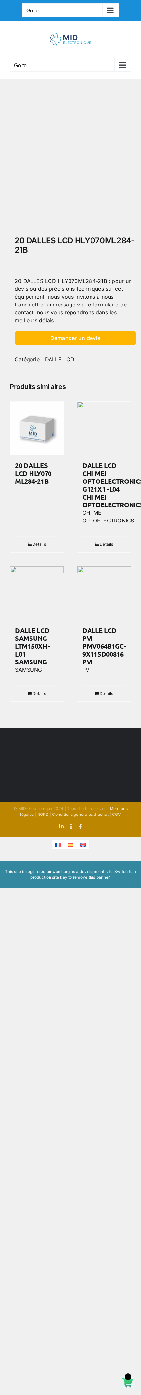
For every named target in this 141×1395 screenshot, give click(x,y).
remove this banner (91, 877)
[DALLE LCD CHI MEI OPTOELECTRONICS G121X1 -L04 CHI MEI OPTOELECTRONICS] (104, 428)
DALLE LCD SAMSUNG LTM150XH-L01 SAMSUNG (32, 646)
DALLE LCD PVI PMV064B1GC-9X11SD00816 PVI (104, 646)
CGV (116, 814)
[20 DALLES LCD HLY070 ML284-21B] (37, 428)
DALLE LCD (59, 359)
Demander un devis (75, 338)
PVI (86, 669)
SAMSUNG (28, 669)
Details (39, 544)
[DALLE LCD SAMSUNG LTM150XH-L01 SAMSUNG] (37, 593)
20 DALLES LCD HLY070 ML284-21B (33, 473)
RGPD (43, 814)
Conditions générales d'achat (80, 814)
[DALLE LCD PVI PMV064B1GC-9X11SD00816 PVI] (104, 593)
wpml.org (61, 871)
